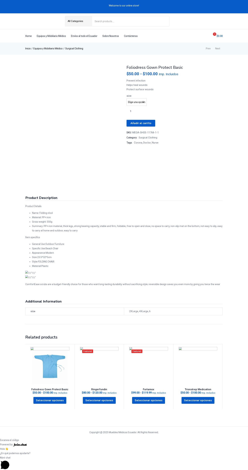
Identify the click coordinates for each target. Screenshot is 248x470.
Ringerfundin (99, 389)
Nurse (155, 142)
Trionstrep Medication (198, 389)
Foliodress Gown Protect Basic (49, 389)
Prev (208, 48)
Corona (138, 142)
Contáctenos (131, 36)
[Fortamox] (148, 366)
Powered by (6, 444)
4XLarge (143, 311)
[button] (216, 36)
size (129, 95)
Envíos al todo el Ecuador (84, 36)
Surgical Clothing (74, 48)
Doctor (147, 142)
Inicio (28, 48)
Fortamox (148, 389)
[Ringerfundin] (99, 366)
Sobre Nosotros (110, 36)
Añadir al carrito (140, 123)
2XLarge (133, 311)
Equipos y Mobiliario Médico (51, 36)
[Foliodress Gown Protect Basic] (50, 366)
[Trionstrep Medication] (198, 366)
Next (217, 48)
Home (28, 36)
